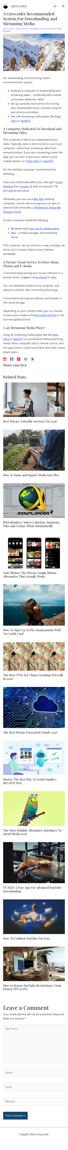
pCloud (42, 277)
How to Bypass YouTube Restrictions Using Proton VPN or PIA (32, 987)
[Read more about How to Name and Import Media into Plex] (34, 450)
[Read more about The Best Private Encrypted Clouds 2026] (34, 707)
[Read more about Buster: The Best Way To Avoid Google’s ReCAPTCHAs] (34, 757)
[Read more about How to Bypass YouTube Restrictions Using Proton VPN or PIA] (34, 963)
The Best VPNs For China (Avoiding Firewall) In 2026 (33, 677)
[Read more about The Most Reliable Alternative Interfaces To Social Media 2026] (34, 808)
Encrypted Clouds (36, 28)
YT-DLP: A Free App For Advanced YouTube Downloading (32, 889)
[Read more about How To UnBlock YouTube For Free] (34, 916)
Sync (53, 277)
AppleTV (26, 121)
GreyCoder (18, 6)
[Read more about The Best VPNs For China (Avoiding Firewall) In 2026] (34, 656)
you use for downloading (44, 228)
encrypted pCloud (45, 315)
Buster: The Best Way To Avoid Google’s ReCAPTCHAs (29, 781)
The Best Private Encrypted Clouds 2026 (30, 732)
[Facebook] (11, 359)
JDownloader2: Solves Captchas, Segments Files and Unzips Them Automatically (31, 524)
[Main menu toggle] (54, 6)
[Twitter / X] (32, 359)
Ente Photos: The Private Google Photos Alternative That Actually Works (29, 574)
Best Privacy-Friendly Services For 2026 (30, 421)
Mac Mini (39, 199)
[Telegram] (25, 359)
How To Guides (50, 28)
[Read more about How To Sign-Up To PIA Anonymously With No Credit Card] (34, 605)
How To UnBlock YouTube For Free (26, 938)
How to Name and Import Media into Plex (31, 475)
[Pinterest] (18, 359)
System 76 (26, 186)
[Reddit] (4, 359)
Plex (5, 157)
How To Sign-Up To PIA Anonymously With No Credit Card (32, 632)
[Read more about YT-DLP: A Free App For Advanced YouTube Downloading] (34, 862)
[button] (63, 6)
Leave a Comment (22, 28)
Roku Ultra (33, 161)
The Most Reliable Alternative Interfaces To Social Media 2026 (32, 832)
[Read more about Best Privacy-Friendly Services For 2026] (34, 399)
